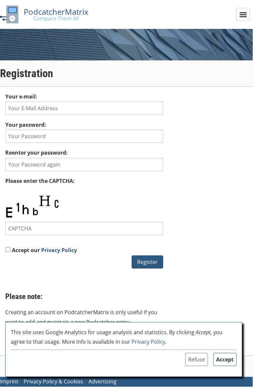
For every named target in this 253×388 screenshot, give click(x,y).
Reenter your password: (36, 152)
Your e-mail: (21, 96)
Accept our (44, 250)
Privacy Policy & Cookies (53, 381)
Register (147, 262)
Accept (225, 359)
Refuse (196, 359)
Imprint (9, 381)
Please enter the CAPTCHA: (40, 180)
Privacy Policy (59, 250)
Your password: (25, 124)
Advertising (102, 381)
